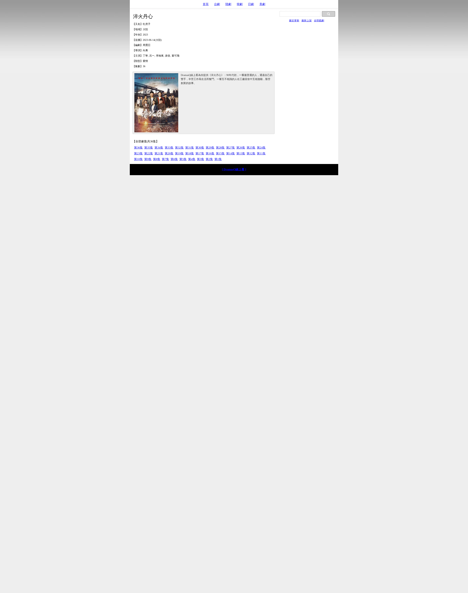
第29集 (210, 147)
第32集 (179, 147)
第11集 (261, 153)
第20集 (169, 153)
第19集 (179, 153)
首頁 (206, 4)
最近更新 (294, 20)
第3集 (200, 159)
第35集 (148, 147)
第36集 (138, 147)
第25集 (251, 147)
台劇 (217, 4)
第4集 (191, 159)
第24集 (261, 147)
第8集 (156, 159)
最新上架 (306, 20)
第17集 (199, 153)
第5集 (183, 159)
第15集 (220, 153)
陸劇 (228, 4)
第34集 (158, 147)
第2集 (209, 159)
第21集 (158, 153)
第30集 (199, 147)
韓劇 (240, 4)
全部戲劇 (319, 20)
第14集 (230, 153)
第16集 (210, 153)
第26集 (240, 147)
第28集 (220, 147)
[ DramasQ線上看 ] (234, 169)
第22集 (148, 153)
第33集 (169, 147)
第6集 (174, 159)
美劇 (262, 4)
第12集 (251, 153)
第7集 (165, 159)
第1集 (218, 159)
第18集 (189, 153)
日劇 (251, 4)
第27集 (230, 147)
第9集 (148, 159)
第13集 (240, 153)
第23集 (138, 153)
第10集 (138, 159)
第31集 (189, 147)
